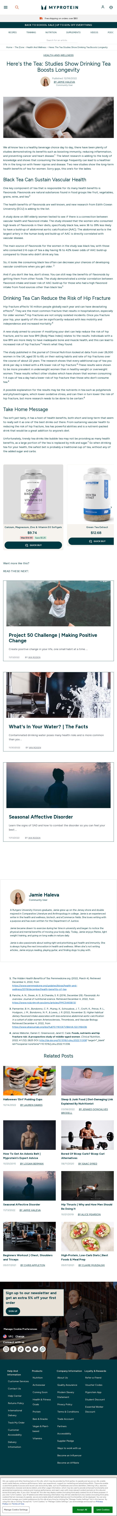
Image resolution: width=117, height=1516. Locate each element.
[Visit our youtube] (28, 1349)
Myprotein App (93, 1392)
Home (9, 47)
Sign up (13, 1311)
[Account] (103, 7)
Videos (94, 32)
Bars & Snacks (40, 1419)
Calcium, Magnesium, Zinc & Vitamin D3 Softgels (33, 527)
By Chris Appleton (32, 1265)
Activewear (39, 1385)
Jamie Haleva (44, 895)
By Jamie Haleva (64, 82)
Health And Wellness (36, 47)
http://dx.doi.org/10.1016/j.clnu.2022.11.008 (63, 1040)
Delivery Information (14, 1444)
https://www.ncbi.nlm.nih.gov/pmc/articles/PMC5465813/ (44, 1002)
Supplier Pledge (65, 1441)
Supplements (73, 32)
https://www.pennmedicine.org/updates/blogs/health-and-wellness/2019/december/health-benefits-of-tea (44, 987)
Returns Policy (16, 1403)
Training (31, 32)
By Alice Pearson (89, 1214)
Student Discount (95, 1399)
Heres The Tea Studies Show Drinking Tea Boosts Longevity (78, 47)
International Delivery (15, 1413)
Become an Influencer (69, 1455)
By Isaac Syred (87, 1163)
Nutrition (51, 32)
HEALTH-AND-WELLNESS (58, 55)
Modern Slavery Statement (65, 1394)
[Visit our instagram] (6, 1349)
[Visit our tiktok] (21, 1349)
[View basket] (111, 7)
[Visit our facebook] (13, 1349)
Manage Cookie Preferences (20, 1329)
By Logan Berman (32, 1163)
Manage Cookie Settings (16, 1510)
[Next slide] (111, 507)
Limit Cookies (103, 1510)
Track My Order (16, 1422)
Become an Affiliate (68, 1462)
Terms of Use (18, 1504)
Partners (62, 1426)
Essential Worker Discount (94, 1409)
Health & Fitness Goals (42, 1402)
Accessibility (64, 1433)
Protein (37, 1411)
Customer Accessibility (15, 1432)
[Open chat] (43, 1349)
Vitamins (37, 1438)
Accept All (82, 1510)
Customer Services (18, 1381)
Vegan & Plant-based (41, 1428)
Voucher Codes (93, 1385)
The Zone (19, 47)
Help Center (14, 1396)
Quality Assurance (67, 1385)
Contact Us (14, 1388)
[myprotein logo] (59, 7)
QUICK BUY (36, 545)
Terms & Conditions (68, 1411)
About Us (62, 1377)
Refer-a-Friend (93, 1377)
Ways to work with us (69, 1448)
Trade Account (65, 1419)
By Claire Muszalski (91, 1265)
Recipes (13, 32)
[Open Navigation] (5, 7)
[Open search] (17, 7)
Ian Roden (34, 657)
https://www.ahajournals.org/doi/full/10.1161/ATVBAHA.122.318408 (49, 1027)
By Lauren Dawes (31, 1105)
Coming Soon (40, 1392)
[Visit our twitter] (35, 1349)
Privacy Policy (64, 1404)
